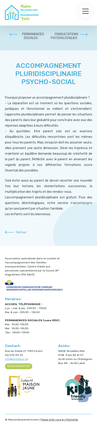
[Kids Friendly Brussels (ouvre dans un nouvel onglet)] (78, 401)
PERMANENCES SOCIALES (33, 36)
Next (83, 34)
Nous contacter (18, 366)
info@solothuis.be (16, 359)
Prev (13, 34)
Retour (21, 232)
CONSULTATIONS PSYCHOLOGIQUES (64, 36)
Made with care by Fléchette (59, 419)
